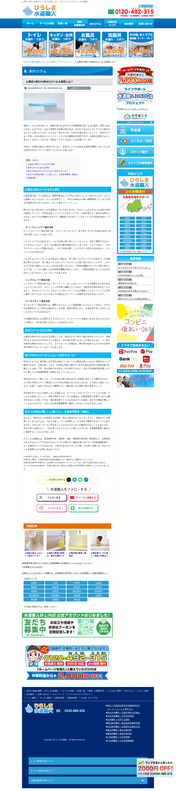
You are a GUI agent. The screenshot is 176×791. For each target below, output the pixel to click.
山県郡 (98, 595)
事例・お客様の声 (79, 23)
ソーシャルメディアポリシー (79, 694)
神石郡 (77, 599)
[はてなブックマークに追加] (74, 479)
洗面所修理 (72, 698)
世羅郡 (55, 599)
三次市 (98, 587)
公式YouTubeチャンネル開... (131, 275)
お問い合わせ (145, 23)
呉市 (55, 583)
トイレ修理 (31, 698)
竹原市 (77, 583)
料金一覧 (63, 23)
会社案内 (129, 23)
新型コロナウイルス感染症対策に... (134, 299)
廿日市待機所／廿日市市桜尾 (120, 716)
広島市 (34, 583)
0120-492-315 (75, 711)
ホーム (30, 23)
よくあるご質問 (114, 691)
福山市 (55, 587)
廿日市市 (98, 591)
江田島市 (55, 595)
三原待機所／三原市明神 (118, 737)
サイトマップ (58, 694)
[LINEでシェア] (80, 479)
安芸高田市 (34, 595)
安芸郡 (77, 595)
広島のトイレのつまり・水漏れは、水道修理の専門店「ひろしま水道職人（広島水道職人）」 (65, 573)
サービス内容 (46, 23)
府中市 (77, 587)
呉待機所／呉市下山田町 (118, 719)
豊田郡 (34, 599)
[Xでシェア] (69, 479)
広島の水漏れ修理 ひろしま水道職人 (42, 691)
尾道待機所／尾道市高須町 (119, 733)
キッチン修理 (45, 698)
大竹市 (55, 591)
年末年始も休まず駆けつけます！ (133, 291)
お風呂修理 (59, 698)
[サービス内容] (41, 23)
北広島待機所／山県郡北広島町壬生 (123, 726)
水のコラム (96, 23)
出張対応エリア (112, 23)
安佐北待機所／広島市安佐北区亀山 (123, 712)
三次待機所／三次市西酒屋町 (120, 740)
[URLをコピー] (86, 479)
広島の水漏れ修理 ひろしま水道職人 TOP (42, 62)
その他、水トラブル (89, 698)
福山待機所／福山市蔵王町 (119, 730)
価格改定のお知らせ (127, 283)
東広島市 (77, 591)
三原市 (98, 583)
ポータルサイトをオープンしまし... (134, 267)
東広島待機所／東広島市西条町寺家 (123, 723)
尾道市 (34, 587)
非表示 (34, 160)
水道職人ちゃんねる (32, 567)
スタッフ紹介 (143, 691)
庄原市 (34, 591)
